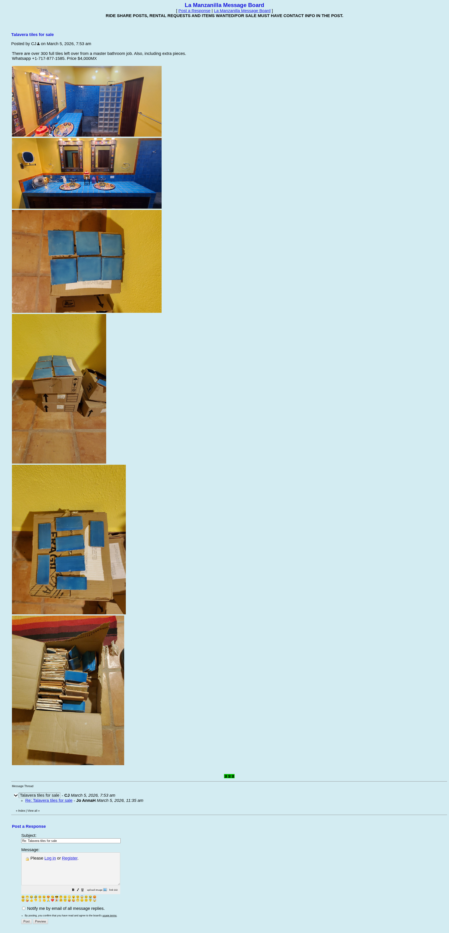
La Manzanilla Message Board (242, 10)
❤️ (52, 900)
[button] (73, 890)
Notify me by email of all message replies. (65, 908)
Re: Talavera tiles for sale (48, 800)
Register (69, 858)
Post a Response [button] (194, 10)
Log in (50, 858)
